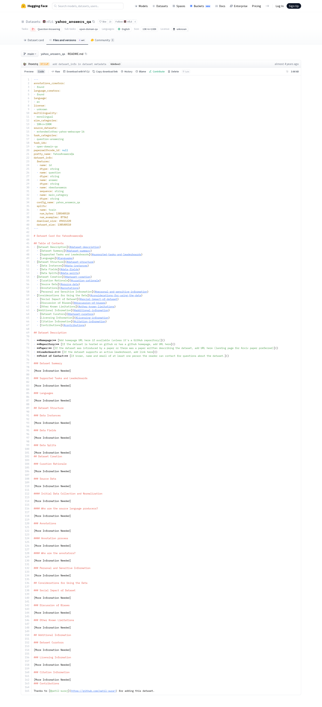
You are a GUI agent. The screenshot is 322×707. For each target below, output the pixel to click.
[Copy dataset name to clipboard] (93, 21)
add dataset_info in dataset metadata (79, 64)
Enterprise (240, 6)
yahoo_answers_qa (73, 21)
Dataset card (36, 40)
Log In (280, 6)
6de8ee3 (115, 64)
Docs (222, 6)
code (41, 71)
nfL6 (49, 21)
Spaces (180, 6)
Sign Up (294, 6)
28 (110, 21)
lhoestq (33, 64)
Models (143, 6)
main (30, 54)
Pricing (256, 6)
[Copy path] (86, 54)
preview (29, 71)
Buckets (202, 6)
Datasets (162, 6)
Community (104, 40)
